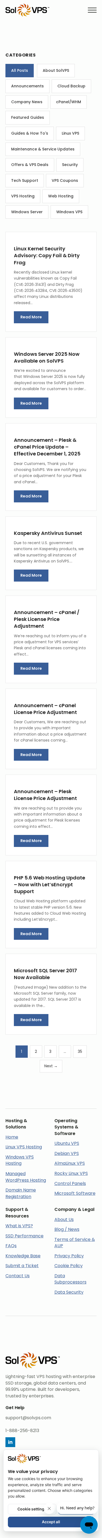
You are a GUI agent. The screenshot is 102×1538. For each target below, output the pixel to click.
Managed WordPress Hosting (25, 1176)
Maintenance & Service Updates (43, 149)
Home (11, 1137)
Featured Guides (27, 117)
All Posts (19, 70)
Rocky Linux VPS (71, 1173)
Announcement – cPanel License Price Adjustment (45, 709)
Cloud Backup (71, 86)
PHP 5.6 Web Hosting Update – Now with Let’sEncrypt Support (49, 884)
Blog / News (66, 1229)
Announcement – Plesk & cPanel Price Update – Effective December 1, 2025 (47, 447)
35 (80, 1051)
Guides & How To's (29, 133)
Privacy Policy (69, 1256)
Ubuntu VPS (66, 1143)
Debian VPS (66, 1153)
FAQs (11, 1246)
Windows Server (27, 212)
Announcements (27, 86)
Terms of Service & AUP (74, 1242)
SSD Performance (24, 1236)
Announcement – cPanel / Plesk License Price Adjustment (46, 619)
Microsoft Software (74, 1193)
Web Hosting (60, 196)
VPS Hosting (23, 196)
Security (70, 164)
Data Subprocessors (70, 1279)
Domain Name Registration (20, 1193)
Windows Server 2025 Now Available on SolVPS (46, 357)
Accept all (51, 1521)
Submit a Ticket (22, 1266)
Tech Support (24, 180)
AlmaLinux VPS (69, 1163)
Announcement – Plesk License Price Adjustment (45, 795)
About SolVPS (56, 70)
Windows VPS (69, 212)
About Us (64, 1219)
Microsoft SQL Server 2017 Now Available (45, 974)
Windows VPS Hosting (19, 1160)
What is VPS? (19, 1226)
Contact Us (17, 1276)
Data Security (69, 1292)
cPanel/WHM (68, 102)
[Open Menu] (92, 10)
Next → (51, 1066)
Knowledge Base (23, 1256)
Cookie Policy (68, 1266)
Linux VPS (70, 133)
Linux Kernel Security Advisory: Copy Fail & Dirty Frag (47, 255)
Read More (31, 317)
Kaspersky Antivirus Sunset (48, 533)
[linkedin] (10, 1442)
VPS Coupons (65, 180)
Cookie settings (32, 1509)
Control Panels (70, 1183)
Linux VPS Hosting (23, 1147)
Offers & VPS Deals (29, 164)
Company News (26, 102)
